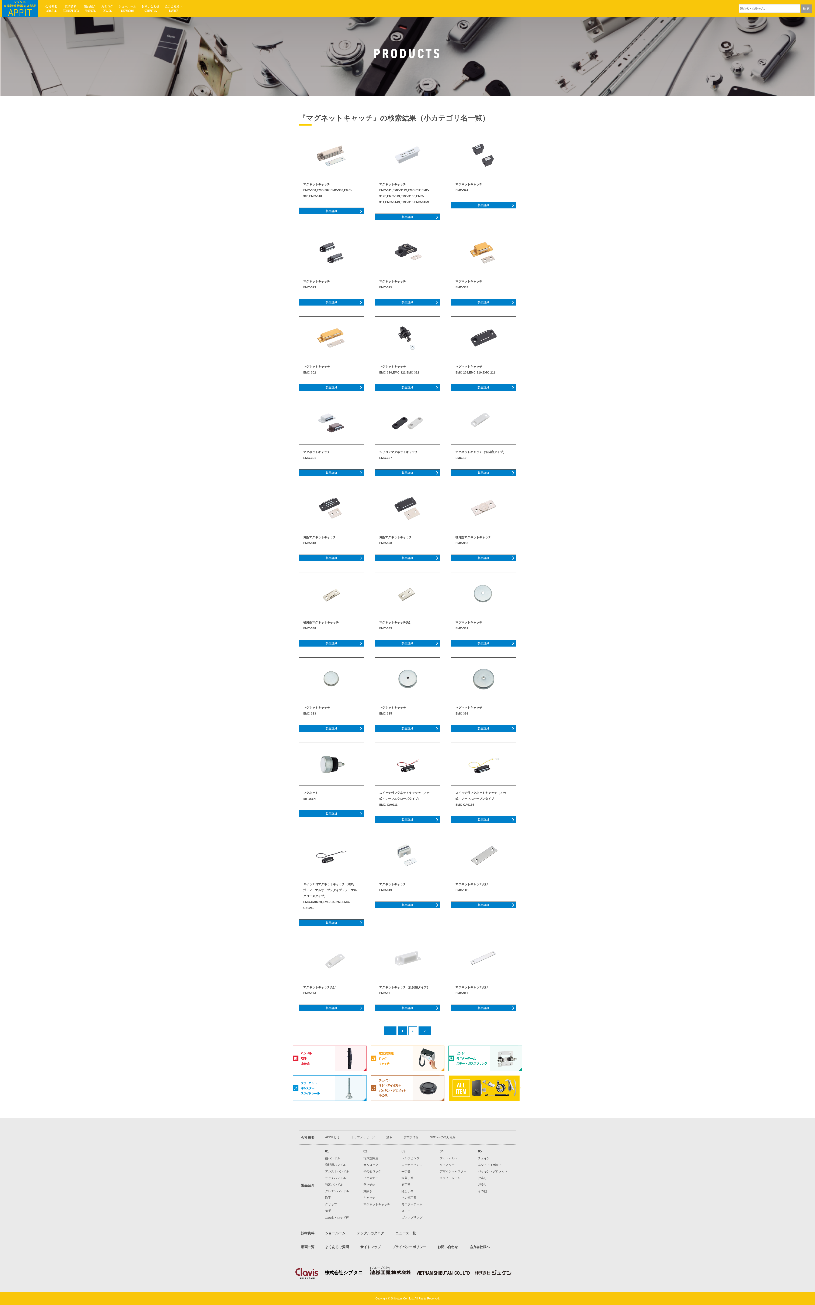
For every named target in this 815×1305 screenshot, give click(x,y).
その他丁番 (409, 1197)
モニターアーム (412, 1204)
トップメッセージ (363, 1137)
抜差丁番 (407, 1178)
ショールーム (127, 9)
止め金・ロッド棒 (337, 1217)
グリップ (331, 1204)
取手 (328, 1197)
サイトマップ (370, 1247)
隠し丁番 (407, 1191)
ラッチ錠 (369, 1184)
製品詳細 (331, 211)
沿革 (389, 1137)
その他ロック (372, 1171)
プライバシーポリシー (409, 1247)
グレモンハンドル (337, 1191)
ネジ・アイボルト (490, 1164)
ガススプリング (412, 1217)
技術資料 (71, 9)
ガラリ (482, 1184)
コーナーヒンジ (412, 1164)
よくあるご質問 (337, 1247)
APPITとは (332, 1137)
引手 (328, 1211)
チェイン (484, 1158)
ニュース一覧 (406, 1233)
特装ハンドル (334, 1184)
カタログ (107, 9)
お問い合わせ (150, 9)
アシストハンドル (337, 1171)
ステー (406, 1211)
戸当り (482, 1178)
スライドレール (450, 1178)
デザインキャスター (453, 1171)
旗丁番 (406, 1184)
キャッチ (369, 1197)
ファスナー (370, 1178)
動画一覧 (308, 1247)
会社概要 (308, 1137)
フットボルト (449, 1158)
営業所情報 (411, 1137)
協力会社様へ (174, 9)
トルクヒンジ (410, 1158)
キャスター (447, 1164)
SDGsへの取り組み (443, 1137)
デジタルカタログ (370, 1233)
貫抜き (367, 1191)
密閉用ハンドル (335, 1164)
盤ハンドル (332, 1158)
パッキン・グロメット (493, 1171)
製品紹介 (90, 9)
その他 (482, 1191)
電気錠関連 (370, 1158)
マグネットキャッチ (376, 1204)
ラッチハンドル (335, 1178)
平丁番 (406, 1171)
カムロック (370, 1164)
